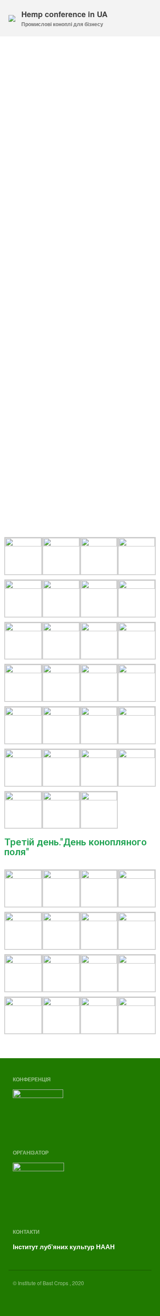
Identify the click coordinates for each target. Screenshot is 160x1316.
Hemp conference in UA (64, 14)
